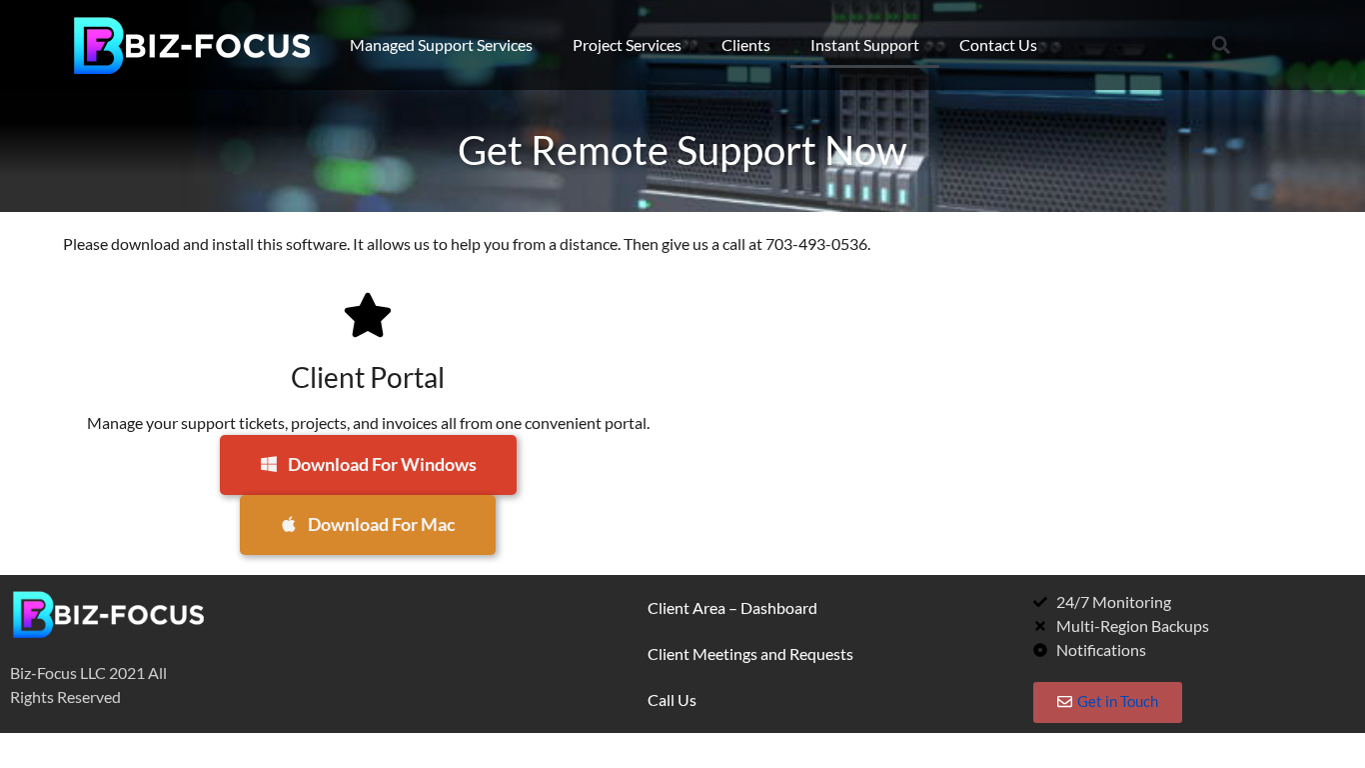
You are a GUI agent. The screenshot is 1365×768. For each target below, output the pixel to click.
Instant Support (864, 44)
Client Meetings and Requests (750, 653)
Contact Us (998, 44)
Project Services (627, 44)
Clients (745, 44)
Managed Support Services (441, 44)
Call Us (672, 699)
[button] (1220, 45)
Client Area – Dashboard (732, 607)
